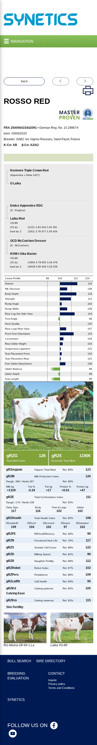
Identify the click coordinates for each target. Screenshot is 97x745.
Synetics (16, 700)
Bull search (19, 661)
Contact (56, 673)
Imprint (52, 680)
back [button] (24, 81)
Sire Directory (50, 661)
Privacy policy (56, 683)
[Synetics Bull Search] (41, 19)
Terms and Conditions (61, 687)
